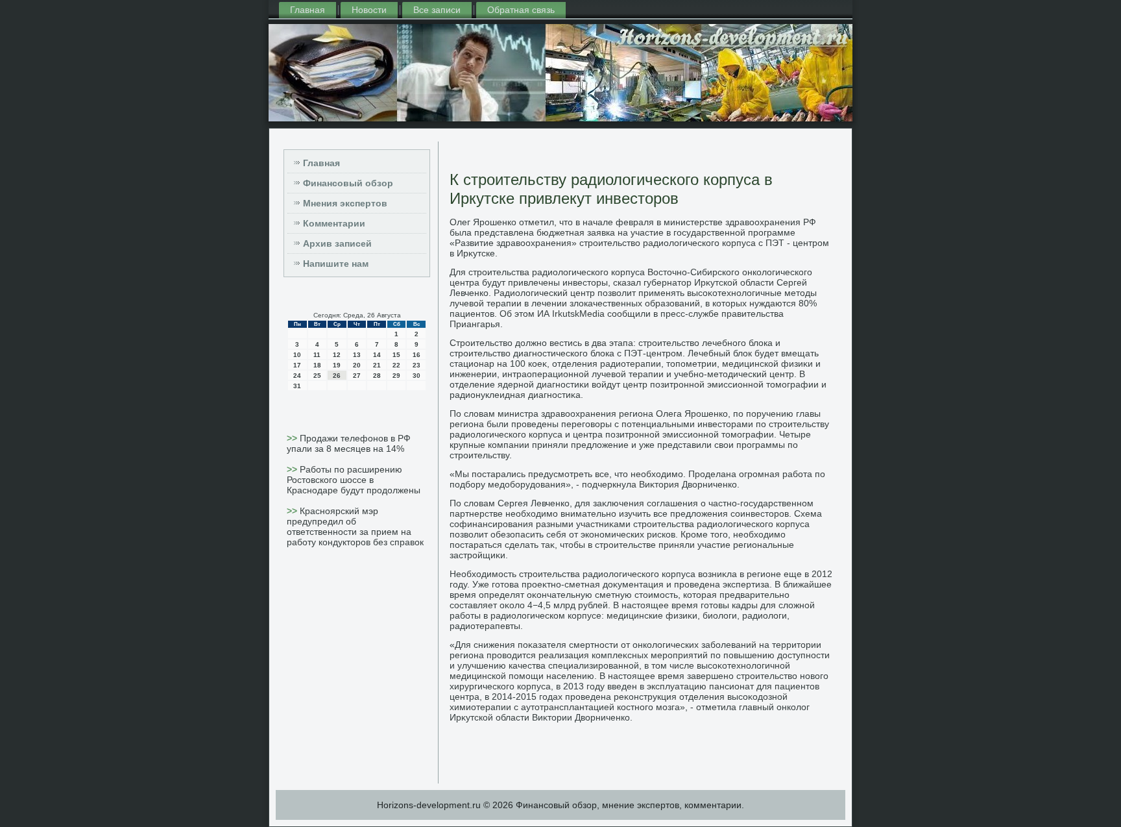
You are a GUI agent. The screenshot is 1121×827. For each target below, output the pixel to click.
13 (357, 354)
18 (317, 365)
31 (297, 385)
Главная (307, 10)
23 (416, 365)
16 (416, 354)
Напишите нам (335, 263)
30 (416, 375)
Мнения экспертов (345, 203)
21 (377, 365)
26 (337, 375)
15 (396, 354)
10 (297, 354)
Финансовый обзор (348, 183)
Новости (369, 10)
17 (297, 365)
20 (357, 365)
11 (316, 354)
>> (293, 438)
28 (377, 375)
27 (357, 375)
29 (396, 375)
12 (337, 354)
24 (297, 375)
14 (377, 354)
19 (337, 365)
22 (396, 365)
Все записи (437, 10)
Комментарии (334, 223)
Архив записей (337, 243)
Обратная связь (521, 10)
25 (317, 375)
